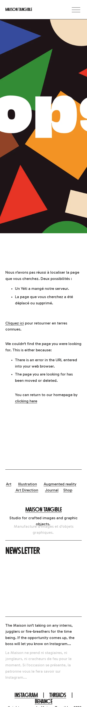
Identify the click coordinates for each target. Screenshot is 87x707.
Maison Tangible (18, 9)
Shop (67, 490)
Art (8, 484)
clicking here (26, 401)
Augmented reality (60, 484)
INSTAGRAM (26, 695)
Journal (51, 490)
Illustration (27, 484)
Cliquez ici (14, 323)
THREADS (57, 695)
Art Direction (26, 490)
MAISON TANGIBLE (43, 509)
